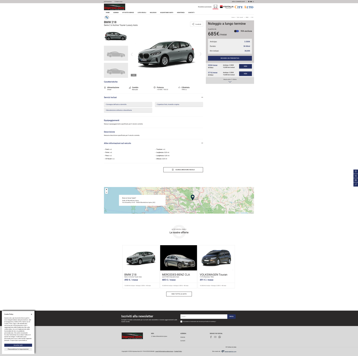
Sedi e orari (119, 1)
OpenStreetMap (244, 213)
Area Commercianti (238, 1)
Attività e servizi (128, 12)
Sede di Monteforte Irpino (159, 336)
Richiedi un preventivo (230, 58)
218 (252, 17)
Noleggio (153, 12)
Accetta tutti (18, 345)
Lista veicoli (142, 12)
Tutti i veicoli (240, 17)
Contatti (191, 12)
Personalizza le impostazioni (18, 349)
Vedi (245, 66)
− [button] (106, 192)
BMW (247, 17)
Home (108, 12)
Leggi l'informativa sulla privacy (164, 351)
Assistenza (181, 12)
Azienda (116, 12)
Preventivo (109, 1)
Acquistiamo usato (166, 12)
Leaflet (237, 213)
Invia (231, 316)
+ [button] (106, 189)
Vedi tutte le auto (178, 294)
